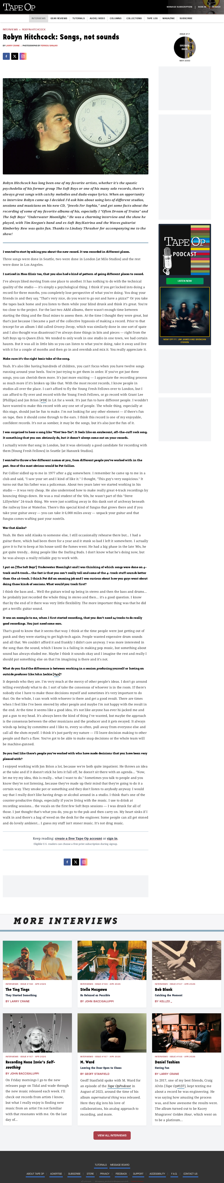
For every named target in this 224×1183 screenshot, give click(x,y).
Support (138, 1173)
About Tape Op (35, 1173)
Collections (134, 18)
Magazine (169, 18)
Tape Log (152, 18)
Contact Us (190, 1173)
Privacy (104, 1173)
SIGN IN (202, 7)
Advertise (56, 1173)
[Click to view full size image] (75, 126)
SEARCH (216, 7)
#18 (43, 400)
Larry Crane (13, 46)
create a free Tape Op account (78, 838)
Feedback (121, 1173)
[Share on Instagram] (23, 56)
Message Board (119, 1165)
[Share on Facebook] (6, 56)
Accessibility (157, 1173)
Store (90, 1173)
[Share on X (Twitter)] (14, 56)
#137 (180, 1086)
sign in (112, 838)
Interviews (39, 18)
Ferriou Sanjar (49, 46)
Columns (115, 18)
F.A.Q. (174, 1173)
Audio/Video (97, 18)
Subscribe (186, 18)
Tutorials (78, 18)
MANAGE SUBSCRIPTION (179, 7)
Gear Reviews (59, 18)
